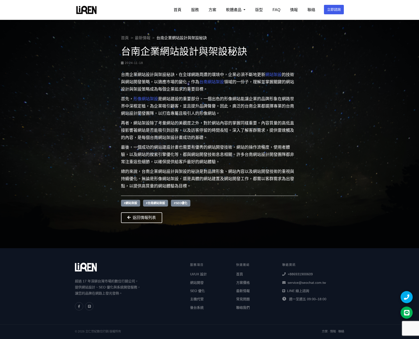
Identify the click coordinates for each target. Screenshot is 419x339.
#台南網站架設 (155, 203)
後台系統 (197, 307)
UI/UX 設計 (198, 274)
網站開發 (197, 283)
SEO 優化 (197, 291)
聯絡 (311, 10)
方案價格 (243, 283)
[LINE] (89, 306)
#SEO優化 (180, 203)
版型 (259, 10)
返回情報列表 (144, 218)
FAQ (276, 10)
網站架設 (273, 74)
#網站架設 (130, 203)
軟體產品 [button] (234, 10)
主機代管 (197, 299)
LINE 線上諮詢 (298, 291)
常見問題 (243, 299)
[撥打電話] (407, 297)
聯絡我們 (243, 307)
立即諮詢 (334, 9)
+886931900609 (300, 274)
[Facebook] (79, 306)
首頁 (177, 10)
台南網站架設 (211, 82)
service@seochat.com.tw (307, 283)
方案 (212, 10)
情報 (294, 10)
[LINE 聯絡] (407, 313)
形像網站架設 (145, 99)
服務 (195, 10)
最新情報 (142, 38)
